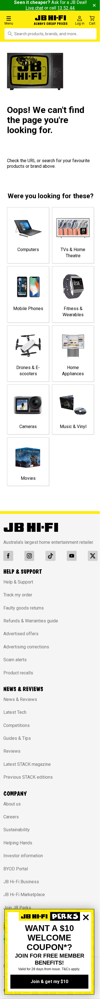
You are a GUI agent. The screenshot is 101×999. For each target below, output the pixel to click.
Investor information (23, 859)
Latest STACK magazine (27, 767)
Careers (11, 820)
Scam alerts (15, 663)
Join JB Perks (17, 911)
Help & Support (18, 585)
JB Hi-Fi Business (21, 885)
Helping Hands (17, 846)
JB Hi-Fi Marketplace (24, 898)
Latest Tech (14, 715)
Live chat (38, 8)
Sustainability (16, 833)
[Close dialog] (85, 936)
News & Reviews (20, 702)
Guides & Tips (17, 741)
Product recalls (18, 676)
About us (12, 807)
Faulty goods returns (23, 611)
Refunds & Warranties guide (30, 624)
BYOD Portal (15, 872)
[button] (16, 20)
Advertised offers (20, 637)
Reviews (11, 754)
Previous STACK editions (28, 780)
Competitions (16, 728)
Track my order (17, 598)
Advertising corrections (26, 650)
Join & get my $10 (49, 981)
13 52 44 (69, 8)
